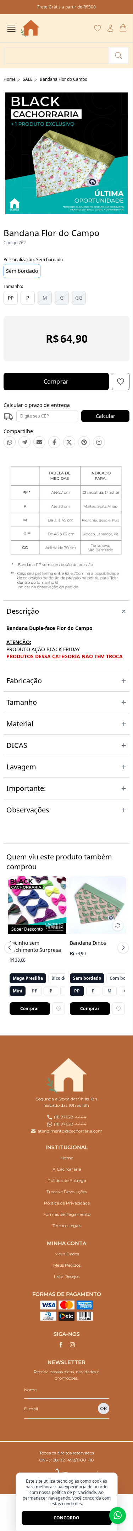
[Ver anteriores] (11, 947)
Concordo (66, 1518)
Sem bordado (22, 271)
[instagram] (72, 1344)
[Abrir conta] (110, 28)
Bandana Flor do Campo (63, 79)
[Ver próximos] (122, 947)
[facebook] (61, 1344)
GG (78, 297)
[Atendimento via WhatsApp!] (117, 1515)
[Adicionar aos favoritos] (58, 1008)
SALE (28, 79)
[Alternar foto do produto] (117, 925)
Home (10, 79)
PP (10, 297)
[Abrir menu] (11, 28)
